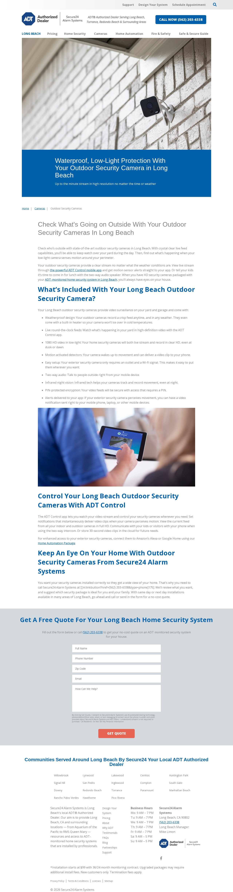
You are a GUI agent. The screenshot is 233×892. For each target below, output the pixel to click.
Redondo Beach (92, 790)
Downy (58, 790)
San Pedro (89, 783)
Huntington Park (178, 775)
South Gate (175, 783)
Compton (145, 783)
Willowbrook (61, 775)
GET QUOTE (116, 733)
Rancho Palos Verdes (66, 797)
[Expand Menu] (87, 34)
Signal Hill (59, 783)
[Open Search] (215, 4)
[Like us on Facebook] (161, 859)
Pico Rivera (118, 797)
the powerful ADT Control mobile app (76, 270)
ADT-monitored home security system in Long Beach (81, 280)
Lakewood (117, 775)
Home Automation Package (56, 543)
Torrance (116, 790)
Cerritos (145, 775)
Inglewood (117, 783)
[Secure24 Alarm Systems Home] (52, 19)
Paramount (147, 790)
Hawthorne (89, 797)
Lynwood (88, 775)
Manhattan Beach (179, 790)
